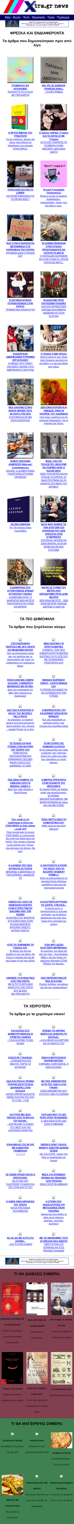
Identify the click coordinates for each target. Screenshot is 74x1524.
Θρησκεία (38, 17)
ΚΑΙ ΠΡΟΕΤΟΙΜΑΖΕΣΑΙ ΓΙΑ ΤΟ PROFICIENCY (20, 194)
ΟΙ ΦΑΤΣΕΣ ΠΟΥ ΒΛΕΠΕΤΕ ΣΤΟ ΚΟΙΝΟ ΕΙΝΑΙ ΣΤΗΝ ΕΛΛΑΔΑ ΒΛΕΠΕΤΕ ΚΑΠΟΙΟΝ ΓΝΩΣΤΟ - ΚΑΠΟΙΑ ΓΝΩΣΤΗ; (20, 916)
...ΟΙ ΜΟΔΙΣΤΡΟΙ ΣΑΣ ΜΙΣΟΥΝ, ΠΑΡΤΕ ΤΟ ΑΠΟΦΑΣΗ (20, 1062)
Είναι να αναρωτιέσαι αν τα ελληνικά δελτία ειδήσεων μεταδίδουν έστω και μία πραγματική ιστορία (53, 876)
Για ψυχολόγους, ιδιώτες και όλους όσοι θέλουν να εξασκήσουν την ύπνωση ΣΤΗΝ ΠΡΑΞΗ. (20, 141)
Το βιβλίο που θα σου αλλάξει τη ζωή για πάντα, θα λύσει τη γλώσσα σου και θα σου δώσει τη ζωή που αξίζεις (20, 952)
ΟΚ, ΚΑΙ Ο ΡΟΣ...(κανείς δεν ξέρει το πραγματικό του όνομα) (53, 1152)
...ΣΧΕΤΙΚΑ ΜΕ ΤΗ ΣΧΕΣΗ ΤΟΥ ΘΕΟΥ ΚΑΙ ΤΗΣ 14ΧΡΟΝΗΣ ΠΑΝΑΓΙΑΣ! (20, 1122)
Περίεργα (63, 17)
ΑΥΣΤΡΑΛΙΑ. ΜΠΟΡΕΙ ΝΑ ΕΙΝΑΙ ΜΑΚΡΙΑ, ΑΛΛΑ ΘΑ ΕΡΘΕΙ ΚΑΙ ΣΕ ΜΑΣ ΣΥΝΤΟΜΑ (54, 537)
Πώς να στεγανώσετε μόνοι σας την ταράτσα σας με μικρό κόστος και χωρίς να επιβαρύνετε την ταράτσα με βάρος (20, 654)
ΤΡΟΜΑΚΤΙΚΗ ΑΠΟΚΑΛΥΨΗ (20, 305)
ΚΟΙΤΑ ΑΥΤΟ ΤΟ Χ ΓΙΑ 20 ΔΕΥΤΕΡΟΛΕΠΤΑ (20, 90)
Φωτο (16, 17)
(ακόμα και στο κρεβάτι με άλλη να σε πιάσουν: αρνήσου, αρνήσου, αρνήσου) (54, 1212)
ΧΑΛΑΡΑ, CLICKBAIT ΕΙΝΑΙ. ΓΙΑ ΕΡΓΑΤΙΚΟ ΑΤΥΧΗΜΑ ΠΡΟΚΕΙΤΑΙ (20, 469)
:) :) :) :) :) (20, 1149)
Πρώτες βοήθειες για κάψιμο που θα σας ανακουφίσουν (53, 983)
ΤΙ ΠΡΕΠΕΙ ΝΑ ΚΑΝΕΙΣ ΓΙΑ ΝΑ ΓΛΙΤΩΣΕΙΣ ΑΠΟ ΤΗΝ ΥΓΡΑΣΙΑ (53, 688)
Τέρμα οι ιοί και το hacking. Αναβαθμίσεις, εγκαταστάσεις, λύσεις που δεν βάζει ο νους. (53, 197)
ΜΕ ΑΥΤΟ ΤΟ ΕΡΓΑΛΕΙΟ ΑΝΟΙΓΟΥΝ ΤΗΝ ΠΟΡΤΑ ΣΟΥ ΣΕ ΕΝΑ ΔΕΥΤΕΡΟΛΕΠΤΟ (20, 986)
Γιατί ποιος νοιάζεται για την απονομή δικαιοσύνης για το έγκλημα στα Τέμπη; (53, 415)
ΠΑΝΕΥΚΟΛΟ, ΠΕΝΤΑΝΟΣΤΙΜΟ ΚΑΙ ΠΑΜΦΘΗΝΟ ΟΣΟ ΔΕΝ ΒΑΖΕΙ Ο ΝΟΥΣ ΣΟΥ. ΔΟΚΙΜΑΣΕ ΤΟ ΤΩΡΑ (20, 754)
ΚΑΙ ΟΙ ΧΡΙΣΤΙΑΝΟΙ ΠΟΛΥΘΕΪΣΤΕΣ (20, 1206)
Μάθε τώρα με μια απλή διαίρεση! (53, 824)
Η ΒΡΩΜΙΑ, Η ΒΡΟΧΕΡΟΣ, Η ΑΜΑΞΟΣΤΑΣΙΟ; (53, 1062)
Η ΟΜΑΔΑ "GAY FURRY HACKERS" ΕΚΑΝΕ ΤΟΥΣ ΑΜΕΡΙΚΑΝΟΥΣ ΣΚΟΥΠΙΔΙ (20, 362)
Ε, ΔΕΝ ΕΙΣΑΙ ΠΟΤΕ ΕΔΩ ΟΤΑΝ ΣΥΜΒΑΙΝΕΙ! (54, 1119)
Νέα (7, 17)
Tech (26, 17)
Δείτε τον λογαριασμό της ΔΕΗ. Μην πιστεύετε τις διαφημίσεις (20, 688)
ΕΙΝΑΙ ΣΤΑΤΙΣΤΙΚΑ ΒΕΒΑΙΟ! (54, 1179)
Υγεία (50, 17)
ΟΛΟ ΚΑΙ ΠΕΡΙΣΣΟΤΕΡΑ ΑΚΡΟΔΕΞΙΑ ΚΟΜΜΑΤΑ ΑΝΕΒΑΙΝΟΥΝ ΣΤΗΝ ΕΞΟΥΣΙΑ (53, 308)
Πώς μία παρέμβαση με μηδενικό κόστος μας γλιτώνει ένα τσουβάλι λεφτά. (53, 718)
